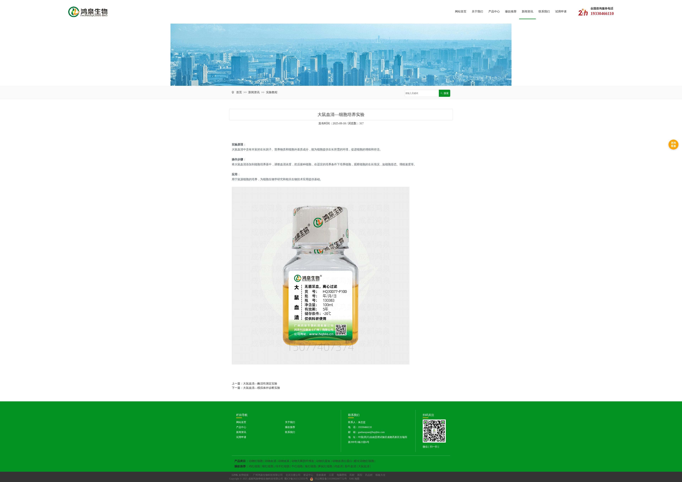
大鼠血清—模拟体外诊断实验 (261, 387)
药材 (352, 475)
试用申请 (561, 11)
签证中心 (308, 475)
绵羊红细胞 (282, 466)
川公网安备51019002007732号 (330, 478)
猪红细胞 (267, 466)
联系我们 (544, 11)
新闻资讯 (527, 11)
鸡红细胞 (254, 466)
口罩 (331, 475)
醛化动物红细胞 (364, 460)
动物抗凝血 (323, 460)
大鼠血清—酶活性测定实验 (260, 383)
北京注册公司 (293, 475)
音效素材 (321, 475)
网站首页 (460, 11)
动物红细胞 (256, 460)
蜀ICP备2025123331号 (296, 478)
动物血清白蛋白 (342, 460)
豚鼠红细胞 (325, 466)
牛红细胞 (297, 466)
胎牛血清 (350, 466)
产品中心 (494, 11)
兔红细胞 (310, 466)
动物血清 (270, 460)
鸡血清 (338, 466)
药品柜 (369, 475)
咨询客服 (673, 144)
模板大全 (380, 475)
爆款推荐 (510, 11)
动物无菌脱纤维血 (302, 460)
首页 (239, 92)
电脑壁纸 (342, 475)
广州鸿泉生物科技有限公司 (268, 475)
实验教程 (271, 92)
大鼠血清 (363, 466)
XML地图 (354, 478)
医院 (359, 475)
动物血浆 (283, 460)
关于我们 (477, 11)
